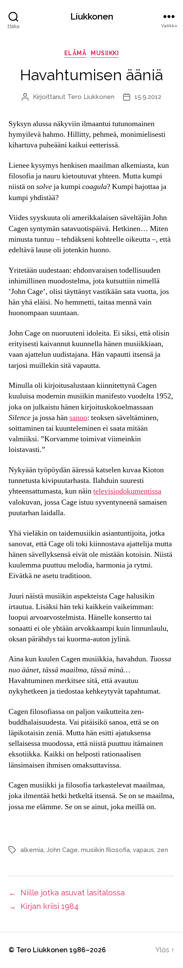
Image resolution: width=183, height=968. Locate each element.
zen (162, 850)
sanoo (78, 418)
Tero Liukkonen (90, 97)
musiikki (105, 53)
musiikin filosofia (105, 850)
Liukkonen (91, 16)
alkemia (31, 850)
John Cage (62, 850)
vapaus (143, 850)
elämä (75, 53)
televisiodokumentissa (127, 491)
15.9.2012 (147, 97)
